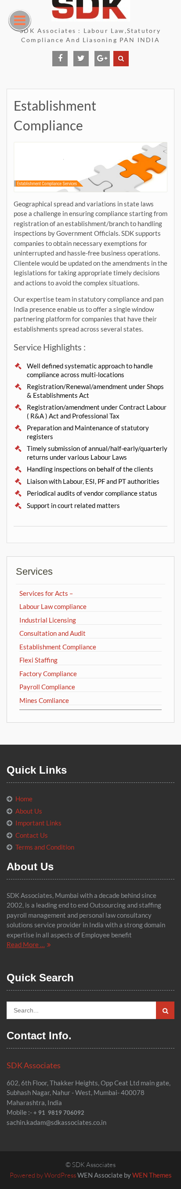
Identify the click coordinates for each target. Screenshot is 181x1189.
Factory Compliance (48, 673)
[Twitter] (81, 58)
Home (24, 799)
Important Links (38, 823)
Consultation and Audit (52, 633)
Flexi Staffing (38, 660)
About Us (28, 811)
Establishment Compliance (57, 647)
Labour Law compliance (53, 606)
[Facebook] (60, 58)
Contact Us (31, 835)
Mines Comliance (44, 700)
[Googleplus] (102, 58)
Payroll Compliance (47, 687)
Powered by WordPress (43, 1175)
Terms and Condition (44, 847)
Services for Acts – (46, 593)
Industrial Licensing (47, 620)
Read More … (26, 944)
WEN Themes (152, 1175)
